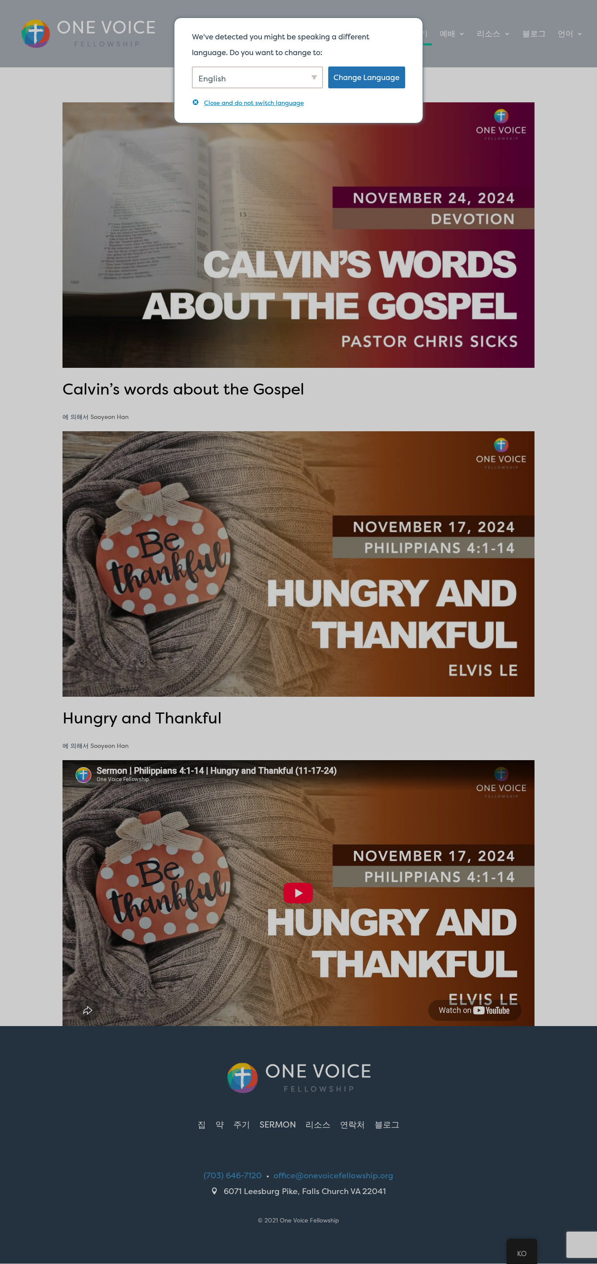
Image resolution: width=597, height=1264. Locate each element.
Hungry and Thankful (142, 718)
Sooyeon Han (109, 416)
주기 (241, 1125)
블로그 (534, 35)
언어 (565, 35)
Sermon (278, 1125)
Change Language (366, 77)
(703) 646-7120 (233, 1175)
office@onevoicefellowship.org (333, 1175)
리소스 (488, 35)
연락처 (352, 1125)
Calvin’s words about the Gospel (183, 389)
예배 (447, 35)
